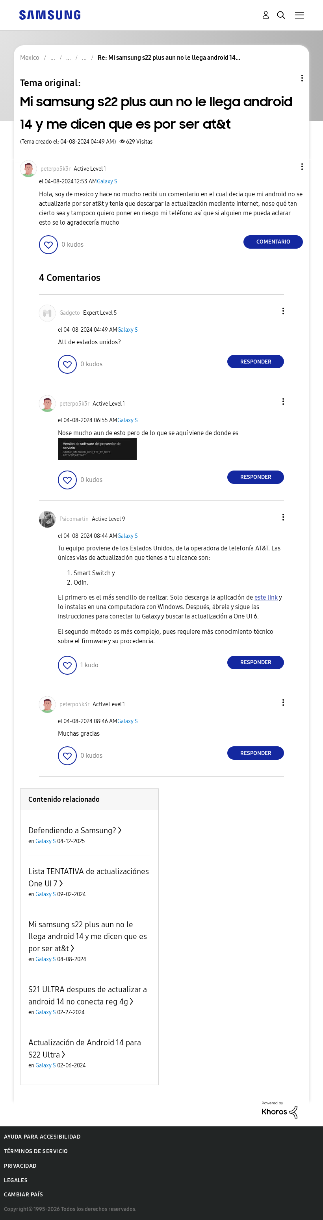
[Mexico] (49, 14)
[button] (289, 167)
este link (266, 597)
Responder (255, 361)
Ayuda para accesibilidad (42, 1136)
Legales (16, 1180)
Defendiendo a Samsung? (72, 830)
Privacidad (20, 1166)
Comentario (273, 241)
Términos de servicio (36, 1151)
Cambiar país (23, 1194)
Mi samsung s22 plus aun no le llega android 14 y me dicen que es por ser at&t (87, 936)
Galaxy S (107, 181)
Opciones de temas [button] (289, 78)
